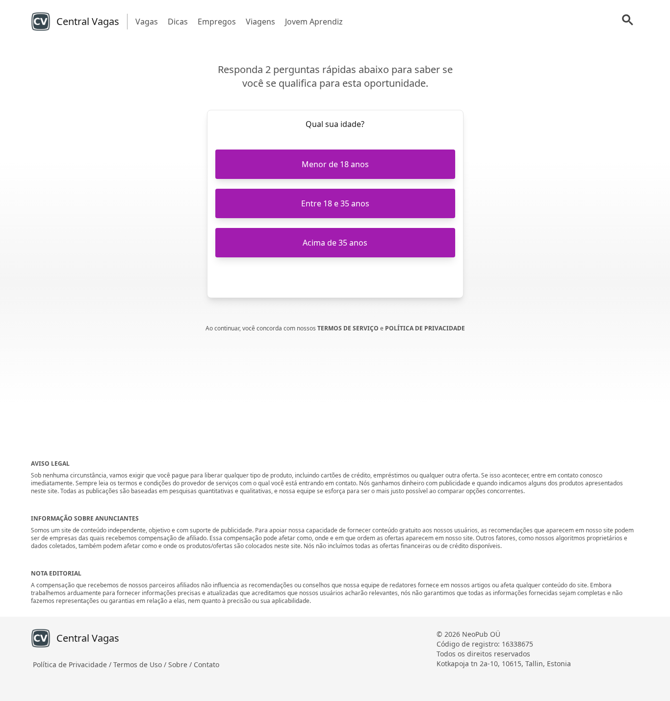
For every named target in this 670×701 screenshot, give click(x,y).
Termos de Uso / (140, 664)
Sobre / (181, 664)
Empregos (217, 21)
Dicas (178, 21)
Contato (206, 664)
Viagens (260, 21)
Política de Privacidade (425, 328)
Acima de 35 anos (335, 242)
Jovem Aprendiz (314, 21)
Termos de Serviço (348, 328)
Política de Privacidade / (73, 664)
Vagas (146, 21)
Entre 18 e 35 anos (335, 203)
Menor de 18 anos (335, 164)
